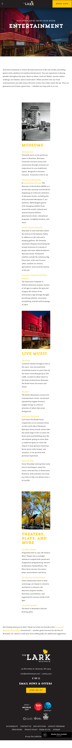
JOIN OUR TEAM (39, 726)
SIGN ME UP (36, 690)
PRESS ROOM (17, 730)
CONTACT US (25, 726)
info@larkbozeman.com (30, 674)
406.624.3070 (47, 674)
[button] (2, 4)
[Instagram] (39, 679)
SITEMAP (56, 730)
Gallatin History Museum (32, 227)
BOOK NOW (62, 4)
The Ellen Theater (29, 549)
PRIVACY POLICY (31, 730)
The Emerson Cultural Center (33, 577)
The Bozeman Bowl (29, 605)
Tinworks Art (27, 152)
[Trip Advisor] (35, 679)
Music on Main (28, 461)
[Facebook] (32, 679)
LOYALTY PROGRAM (56, 726)
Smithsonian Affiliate (32, 183)
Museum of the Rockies (31, 180)
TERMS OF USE (44, 730)
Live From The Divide (30, 416)
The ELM (25, 392)
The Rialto (26, 360)
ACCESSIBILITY (12, 726)
